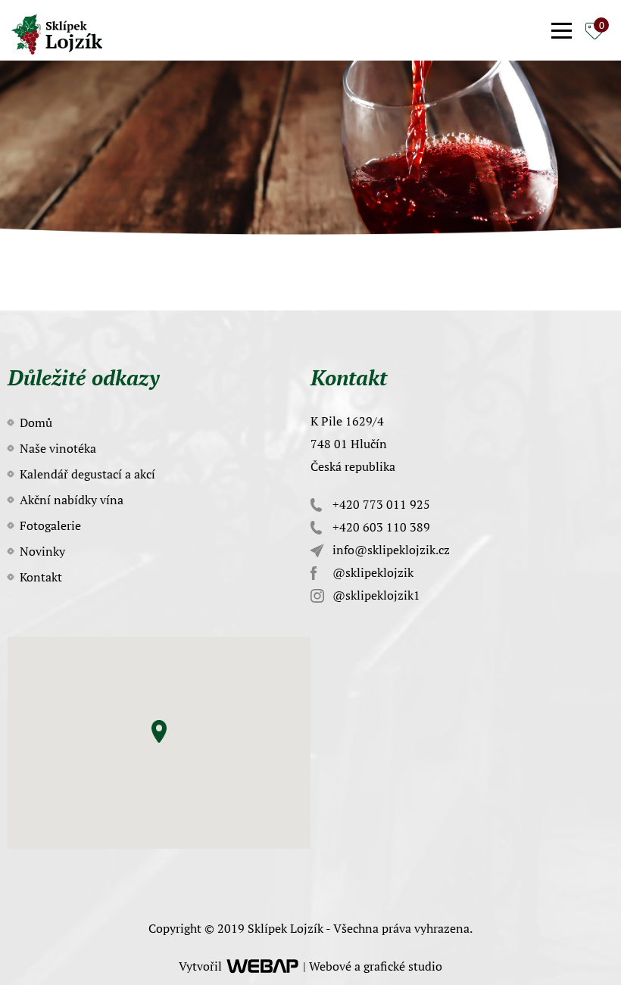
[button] (159, 731)
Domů (36, 422)
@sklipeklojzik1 (374, 595)
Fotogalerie (50, 525)
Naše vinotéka (58, 448)
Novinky (42, 551)
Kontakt (41, 577)
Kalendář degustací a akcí (87, 474)
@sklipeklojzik (371, 572)
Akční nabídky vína (71, 499)
